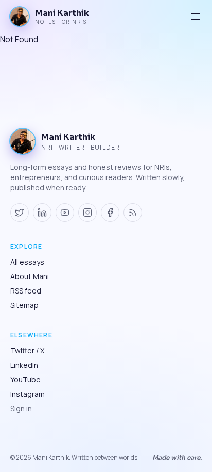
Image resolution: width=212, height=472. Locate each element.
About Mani (29, 276)
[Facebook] (110, 212)
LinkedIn (24, 365)
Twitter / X (27, 350)
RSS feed (25, 291)
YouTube (25, 379)
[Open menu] (195, 16)
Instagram (27, 394)
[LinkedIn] (42, 212)
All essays (27, 262)
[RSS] (132, 212)
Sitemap (24, 305)
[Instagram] (87, 212)
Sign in (21, 408)
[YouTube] (65, 212)
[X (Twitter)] (19, 212)
